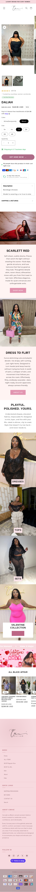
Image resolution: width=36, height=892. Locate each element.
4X (12, 134)
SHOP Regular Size (9, 763)
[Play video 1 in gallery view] (18, 81)
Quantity (5, 139)
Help (5, 778)
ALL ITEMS (7, 759)
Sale (5, 770)
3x (6, 129)
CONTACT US (8, 798)
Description (7, 186)
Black (24, 121)
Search (6, 802)
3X (5, 134)
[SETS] (18, 583)
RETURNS (7, 795)
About (6, 774)
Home (5, 756)
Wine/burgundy (11, 121)
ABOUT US (18, 392)
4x (13, 129)
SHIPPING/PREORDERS (11, 791)
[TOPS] (18, 534)
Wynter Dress (21, 696)
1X (19, 129)
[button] (4, 8)
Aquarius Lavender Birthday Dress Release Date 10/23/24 (8, 699)
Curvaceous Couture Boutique (25, 872)
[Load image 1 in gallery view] (7, 81)
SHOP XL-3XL (8, 767)
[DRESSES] (18, 486)
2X (26, 129)
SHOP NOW (18, 290)
